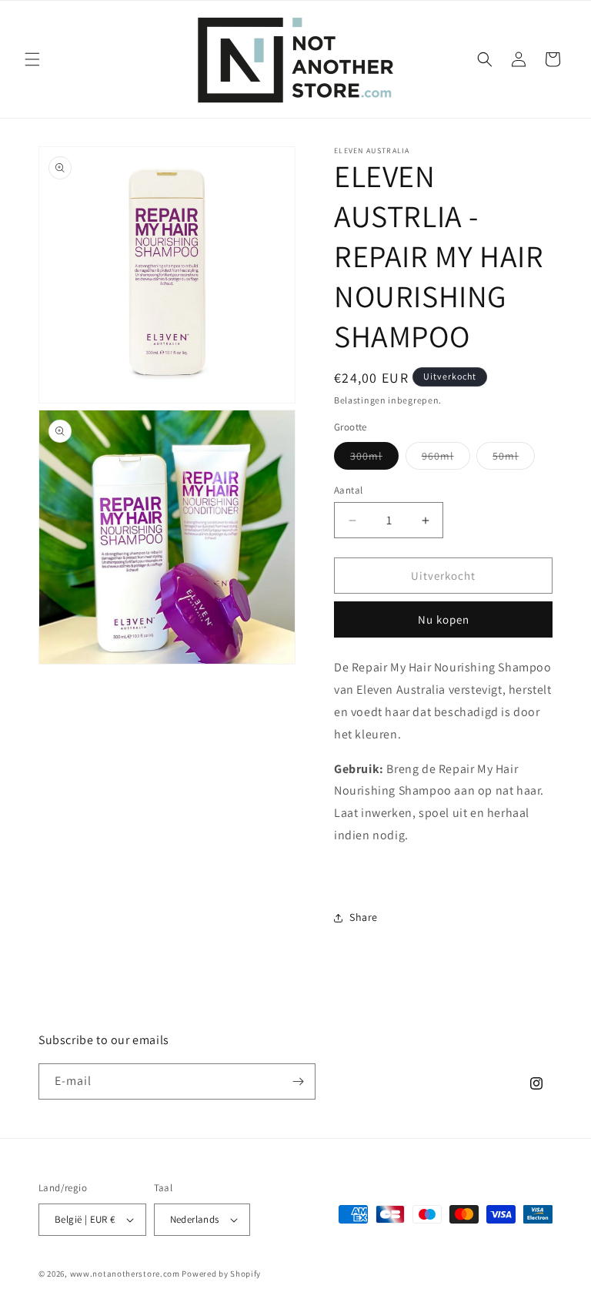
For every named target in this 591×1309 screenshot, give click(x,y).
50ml (513, 459)
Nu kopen (443, 619)
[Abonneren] (298, 1081)
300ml (374, 459)
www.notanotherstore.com (125, 1273)
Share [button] (363, 917)
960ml (446, 459)
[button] (32, 59)
